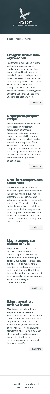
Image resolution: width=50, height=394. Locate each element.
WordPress (30, 387)
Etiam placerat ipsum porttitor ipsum (21, 303)
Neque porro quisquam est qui (23, 117)
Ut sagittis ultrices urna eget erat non (23, 56)
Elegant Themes (30, 384)
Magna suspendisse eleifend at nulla (21, 242)
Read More (36, 102)
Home (10, 38)
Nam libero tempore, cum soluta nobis (24, 181)
